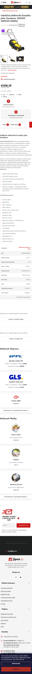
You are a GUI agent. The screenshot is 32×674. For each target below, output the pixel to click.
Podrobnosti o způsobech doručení (15, 410)
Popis (4, 124)
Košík (2, 626)
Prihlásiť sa (23, 525)
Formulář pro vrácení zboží (11, 647)
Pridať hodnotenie (16, 319)
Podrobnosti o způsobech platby (15, 497)
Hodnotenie (14, 124)
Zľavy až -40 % (9, 7)
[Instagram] (16, 577)
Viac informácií (12, 70)
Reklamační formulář (7, 614)
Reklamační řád (5, 594)
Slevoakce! (24, 7)
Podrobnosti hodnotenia (21, 25)
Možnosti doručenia (9, 79)
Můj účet (3, 623)
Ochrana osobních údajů (8, 597)
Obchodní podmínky (7, 588)
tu (23, 659)
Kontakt (3, 604)
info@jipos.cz (12, 551)
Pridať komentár (16, 339)
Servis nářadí (4, 620)
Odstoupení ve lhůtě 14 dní (8, 617)
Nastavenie (16, 663)
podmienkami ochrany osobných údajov (14, 531)
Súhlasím (16, 669)
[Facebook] (11, 577)
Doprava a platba (6, 591)
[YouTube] (20, 577)
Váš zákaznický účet (6, 601)
